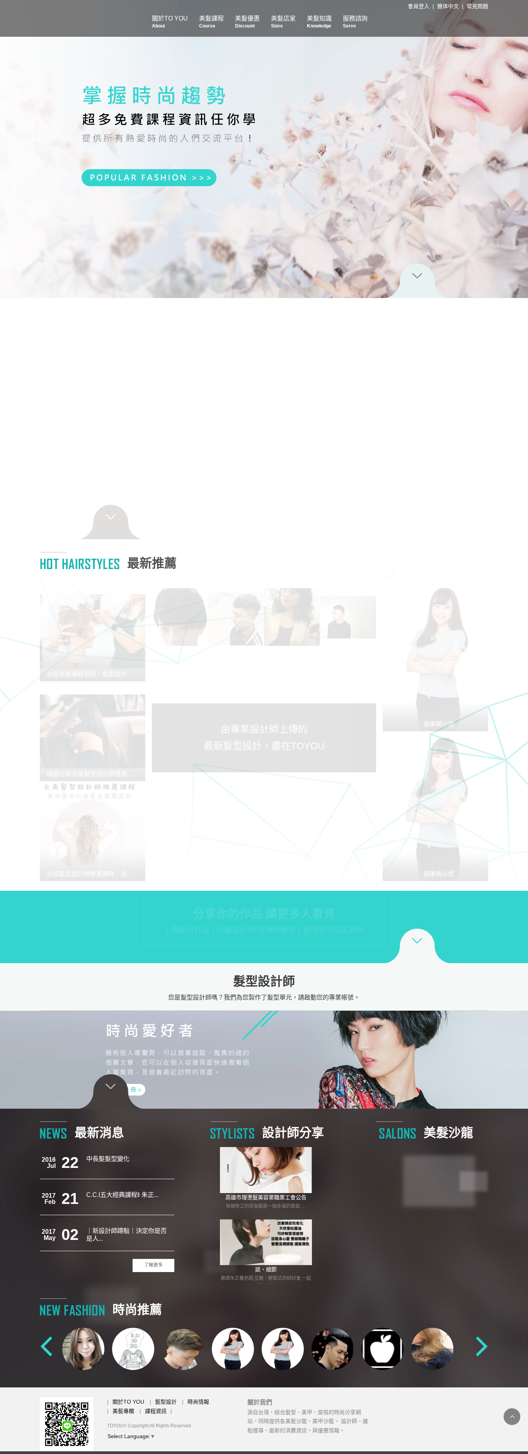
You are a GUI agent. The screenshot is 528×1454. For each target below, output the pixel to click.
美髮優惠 (247, 22)
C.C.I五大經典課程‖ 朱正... (122, 1158)
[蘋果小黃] (333, 1349)
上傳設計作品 (187, 937)
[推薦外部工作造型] (180, 794)
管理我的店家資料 (333, 937)
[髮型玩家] (83, 1349)
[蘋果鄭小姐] (432, 656)
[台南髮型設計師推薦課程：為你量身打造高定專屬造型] (96, 831)
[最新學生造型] (180, 610)
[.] (348, 668)
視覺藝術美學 (104, 1230)
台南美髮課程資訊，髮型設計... (95, 673)
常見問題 (477, 6)
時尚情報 (198, 1402)
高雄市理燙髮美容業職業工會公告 (266, 1197)
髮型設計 (166, 1402)
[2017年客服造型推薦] (348, 852)
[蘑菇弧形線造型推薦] (292, 668)
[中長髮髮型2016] (292, 852)
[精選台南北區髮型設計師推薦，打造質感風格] (96, 731)
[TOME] (432, 1349)
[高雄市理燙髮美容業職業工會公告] (266, 1170)
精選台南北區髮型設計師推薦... (95, 773)
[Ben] (133, 1349)
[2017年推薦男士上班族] (236, 852)
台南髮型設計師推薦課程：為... (95, 873)
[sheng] (283, 1349)
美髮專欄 (123, 1411)
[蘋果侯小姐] (432, 806)
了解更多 (153, 1265)
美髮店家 (283, 22)
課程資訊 (156, 1411)
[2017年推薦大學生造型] (180, 852)
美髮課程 (211, 22)
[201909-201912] (348, 794)
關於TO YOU (170, 22)
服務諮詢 (355, 22)
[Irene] (382, 1349)
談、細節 (266, 1269)
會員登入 (418, 6)
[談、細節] (266, 1242)
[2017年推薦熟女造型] (292, 610)
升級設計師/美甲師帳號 (256, 937)
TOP (512, 1416)
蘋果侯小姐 (432, 873)
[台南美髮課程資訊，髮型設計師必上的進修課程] (96, 631)
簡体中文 (448, 6)
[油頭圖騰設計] (292, 794)
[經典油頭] (348, 610)
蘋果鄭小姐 (432, 723)
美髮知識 (319, 22)
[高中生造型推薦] (180, 668)
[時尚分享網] (264, 149)
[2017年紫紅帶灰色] (236, 668)
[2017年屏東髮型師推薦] (236, 610)
